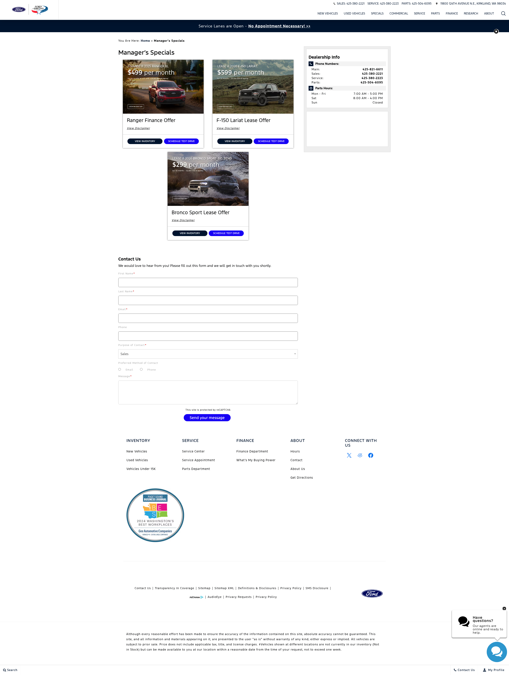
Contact (296, 460)
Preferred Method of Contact (138, 363)
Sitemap (204, 588)
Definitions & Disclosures (257, 588)
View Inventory (145, 141)
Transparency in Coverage (174, 588)
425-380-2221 (372, 74)
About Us (297, 469)
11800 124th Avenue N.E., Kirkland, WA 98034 (473, 3)
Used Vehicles (354, 13)
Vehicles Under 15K (141, 469)
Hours (295, 451)
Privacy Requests (239, 597)
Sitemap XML (224, 588)
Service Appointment (198, 460)
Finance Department (252, 451)
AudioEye (215, 597)
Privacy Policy (291, 588)
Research (471, 13)
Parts (435, 13)
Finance (452, 13)
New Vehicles (328, 13)
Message (125, 376)
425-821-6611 (373, 69)
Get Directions (301, 477)
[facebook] (370, 455)
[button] (503, 13)
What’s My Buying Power (256, 460)
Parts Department (196, 469)
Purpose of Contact (132, 345)
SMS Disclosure (317, 588)
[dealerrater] (360, 455)
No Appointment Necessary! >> (279, 26)
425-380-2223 (372, 78)
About (489, 13)
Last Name (126, 291)
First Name (126, 273)
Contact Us (143, 588)
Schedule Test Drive (181, 141)
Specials (377, 13)
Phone (122, 327)
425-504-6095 (372, 82)
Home (145, 41)
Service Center (193, 451)
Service (419, 13)
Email (123, 309)
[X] (349, 455)
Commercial (399, 13)
